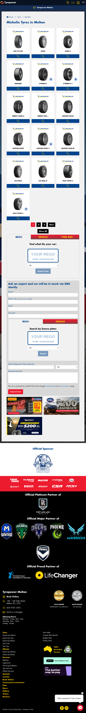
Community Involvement (13, 682)
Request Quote (15, 392)
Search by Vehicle (9, 635)
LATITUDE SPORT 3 (43, 148)
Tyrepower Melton (44, 7)
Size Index (46, 632)
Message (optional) (15, 371)
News (5, 688)
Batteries (6, 660)
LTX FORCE (18, 181)
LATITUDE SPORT (18, 148)
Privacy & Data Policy (15, 709)
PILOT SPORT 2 (68, 181)
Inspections (6, 663)
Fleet (5, 685)
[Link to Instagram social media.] (66, 708)
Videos (6, 694)
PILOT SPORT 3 (18, 213)
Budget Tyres (47, 638)
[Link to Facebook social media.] (62, 708)
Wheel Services (8, 671)
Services (6, 657)
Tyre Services (7, 668)
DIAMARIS (18, 84)
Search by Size (8, 638)
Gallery (6, 691)
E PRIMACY (43, 84)
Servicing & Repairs (10, 666)
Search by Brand (9, 641)
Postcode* (12, 313)
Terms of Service (64, 386)
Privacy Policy (50, 386)
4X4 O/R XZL (18, 51)
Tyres (5, 632)
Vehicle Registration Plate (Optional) (21, 364)
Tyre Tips (6, 646)
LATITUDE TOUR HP (67, 148)
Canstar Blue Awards (50, 635)
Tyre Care (6, 643)
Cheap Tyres (47, 641)
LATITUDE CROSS (68, 116)
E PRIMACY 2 (67, 84)
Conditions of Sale (27, 709)
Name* (11, 292)
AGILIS (43, 51)
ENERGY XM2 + (43, 116)
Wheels (6, 649)
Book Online (8, 679)
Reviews (6, 697)
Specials (6, 674)
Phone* (20, 299)
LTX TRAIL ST (43, 181)
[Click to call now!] (68, 2)
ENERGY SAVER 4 (18, 116)
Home (10, 17)
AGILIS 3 (68, 51)
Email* (10, 306)
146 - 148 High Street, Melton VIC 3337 (16, 602)
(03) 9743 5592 (13, 608)
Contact (6, 677)
